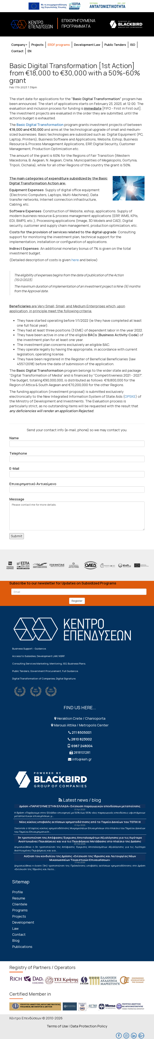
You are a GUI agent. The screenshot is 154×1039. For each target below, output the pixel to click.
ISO (132, 45)
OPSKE (130, 396)
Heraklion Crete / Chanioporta (80, 718)
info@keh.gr (82, 759)
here (75, 260)
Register (77, 601)
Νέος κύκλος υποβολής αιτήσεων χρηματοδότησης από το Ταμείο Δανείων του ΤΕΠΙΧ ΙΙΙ (80, 822)
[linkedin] (133, 1035)
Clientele (19, 904)
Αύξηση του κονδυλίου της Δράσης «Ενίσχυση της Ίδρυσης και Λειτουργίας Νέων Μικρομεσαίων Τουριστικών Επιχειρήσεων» (80, 858)
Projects (37, 45)
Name (14, 438)
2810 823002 (81, 739)
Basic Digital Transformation (40, 124)
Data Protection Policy (88, 1026)
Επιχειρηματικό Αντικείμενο (32, 484)
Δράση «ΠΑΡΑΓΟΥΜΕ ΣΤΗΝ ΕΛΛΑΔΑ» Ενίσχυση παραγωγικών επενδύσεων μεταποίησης (79, 806)
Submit (16, 536)
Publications (22, 946)
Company (18, 45)
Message (16, 499)
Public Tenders (115, 45)
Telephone (18, 453)
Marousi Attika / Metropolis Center (81, 725)
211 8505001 (81, 732)
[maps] (126, 1035)
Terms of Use (57, 1026)
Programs (20, 910)
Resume (18, 898)
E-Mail (14, 468)
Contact (17, 51)
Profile (17, 892)
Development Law (87, 45)
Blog (15, 940)
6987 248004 (82, 746)
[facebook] (118, 1035)
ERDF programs (59, 45)
